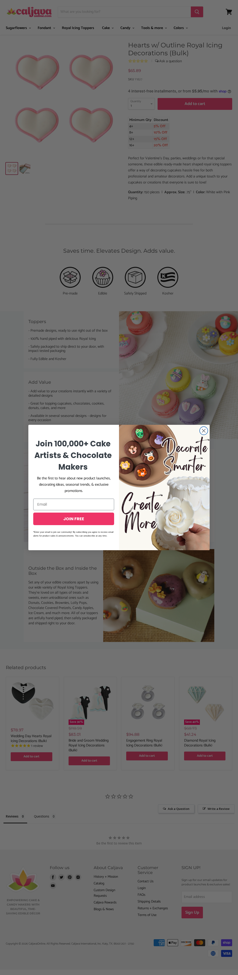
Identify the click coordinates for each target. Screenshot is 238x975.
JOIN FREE (73, 519)
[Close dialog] (204, 431)
